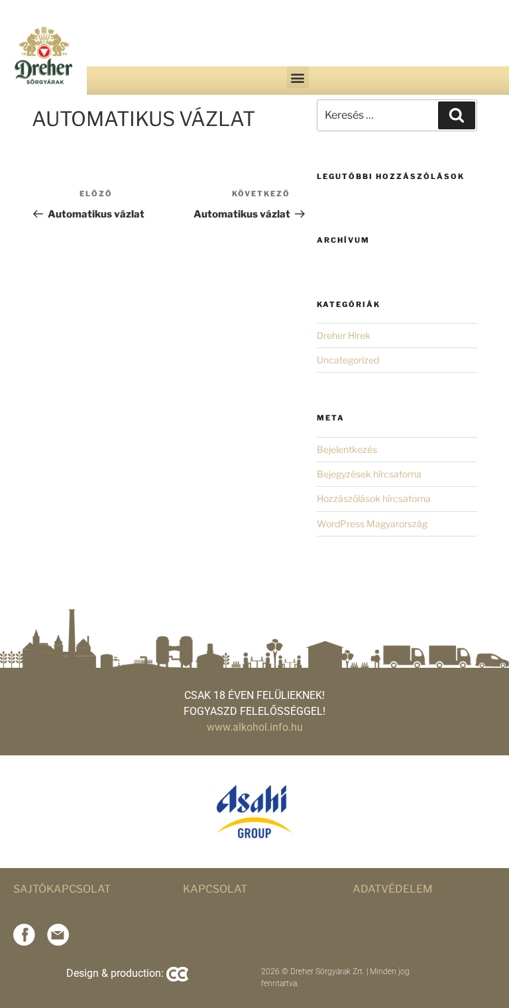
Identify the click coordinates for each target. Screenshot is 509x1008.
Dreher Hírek (343, 335)
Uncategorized (348, 359)
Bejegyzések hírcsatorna (369, 473)
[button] (298, 77)
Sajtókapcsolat (62, 889)
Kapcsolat (215, 889)
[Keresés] (456, 115)
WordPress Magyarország (372, 523)
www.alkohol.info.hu (255, 727)
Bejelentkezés (347, 449)
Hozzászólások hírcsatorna (374, 498)
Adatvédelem (393, 889)
